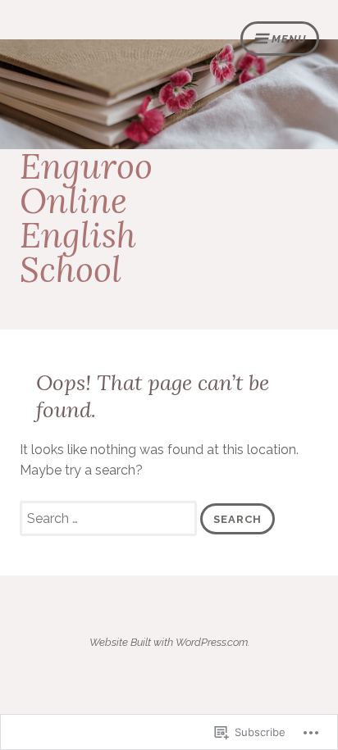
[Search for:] (110, 518)
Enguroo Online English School (86, 218)
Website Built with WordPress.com (168, 642)
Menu (289, 39)
